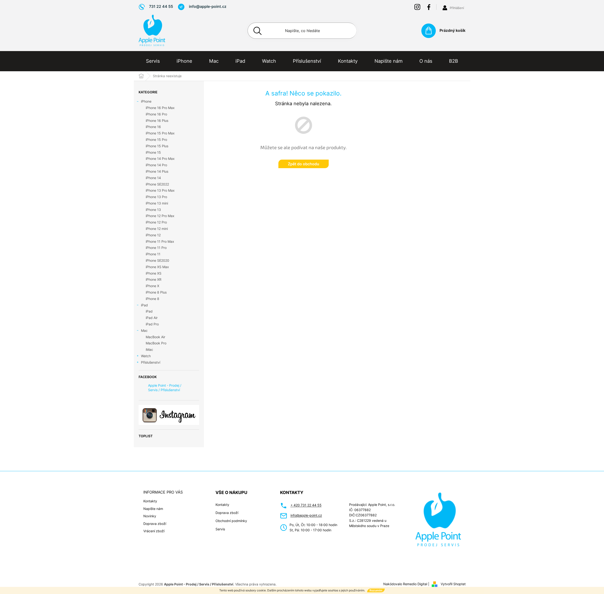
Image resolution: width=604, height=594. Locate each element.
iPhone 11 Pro (156, 248)
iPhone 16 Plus (157, 121)
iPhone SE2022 (157, 184)
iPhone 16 (153, 127)
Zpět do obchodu (303, 164)
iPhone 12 (153, 235)
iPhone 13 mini (157, 203)
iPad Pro (152, 324)
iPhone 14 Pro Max (160, 159)
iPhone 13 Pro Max (160, 190)
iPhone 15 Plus (157, 146)
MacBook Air (155, 337)
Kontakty (150, 501)
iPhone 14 (153, 178)
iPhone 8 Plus (156, 292)
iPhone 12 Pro (156, 222)
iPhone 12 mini (157, 229)
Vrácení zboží (153, 531)
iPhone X (152, 286)
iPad (144, 305)
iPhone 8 (152, 299)
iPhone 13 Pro (156, 197)
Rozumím (376, 590)
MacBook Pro (156, 343)
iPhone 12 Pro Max (160, 216)
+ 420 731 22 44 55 (306, 505)
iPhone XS (153, 273)
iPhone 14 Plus (157, 171)
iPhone (146, 101)
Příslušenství (150, 362)
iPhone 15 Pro (156, 140)
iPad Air (152, 318)
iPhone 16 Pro (156, 114)
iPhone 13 (153, 210)
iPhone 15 (153, 152)
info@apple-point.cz (306, 515)
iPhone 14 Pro (156, 165)
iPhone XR (153, 279)
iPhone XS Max (157, 267)
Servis (220, 529)
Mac (144, 330)
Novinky (149, 516)
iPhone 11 (153, 254)
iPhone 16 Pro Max (160, 108)
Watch (146, 356)
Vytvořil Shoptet (453, 584)
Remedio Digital (415, 584)
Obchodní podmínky (231, 521)
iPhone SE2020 (157, 260)
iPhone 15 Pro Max (160, 133)
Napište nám (153, 509)
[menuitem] (152, 61)
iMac (149, 349)
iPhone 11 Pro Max (160, 241)
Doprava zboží (154, 524)
